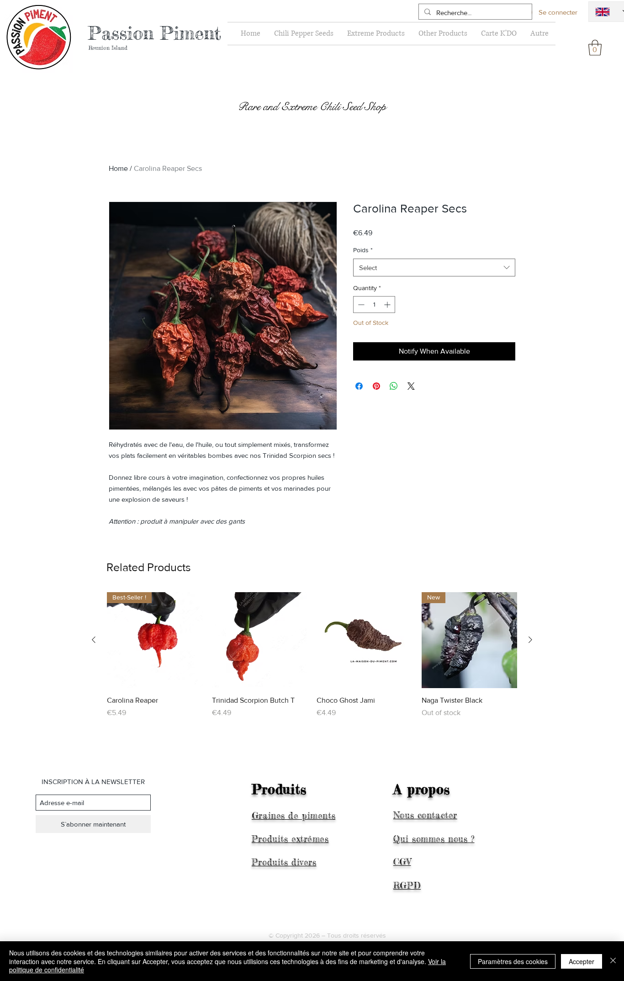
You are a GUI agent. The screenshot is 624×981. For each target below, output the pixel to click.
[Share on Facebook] (359, 386)
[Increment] (388, 305)
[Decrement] (360, 305)
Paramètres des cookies (513, 961)
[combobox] (434, 267)
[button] (595, 48)
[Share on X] (411, 386)
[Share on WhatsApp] (393, 386)
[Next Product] (530, 639)
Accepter (581, 961)
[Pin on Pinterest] (376, 386)
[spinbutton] (374, 305)
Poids (363, 250)
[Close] (613, 961)
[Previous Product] (93, 639)
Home (118, 168)
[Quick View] (260, 640)
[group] (312, 660)
